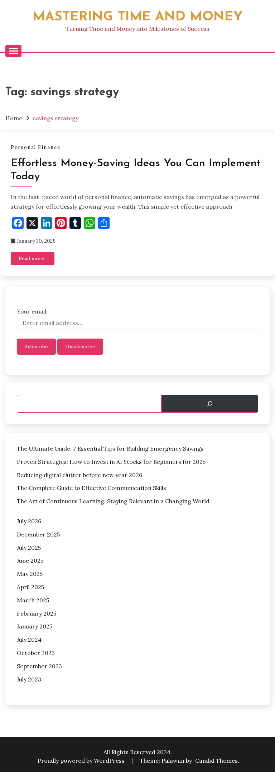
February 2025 (36, 613)
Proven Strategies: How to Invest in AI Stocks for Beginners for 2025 (111, 461)
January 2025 (34, 626)
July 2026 (29, 521)
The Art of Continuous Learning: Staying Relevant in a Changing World (113, 501)
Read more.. (33, 258)
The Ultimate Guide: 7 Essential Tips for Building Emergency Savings (110, 448)
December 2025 (38, 534)
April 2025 (30, 587)
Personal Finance (36, 147)
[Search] (209, 404)
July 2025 (29, 547)
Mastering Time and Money (138, 17)
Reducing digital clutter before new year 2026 (79, 475)
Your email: (32, 311)
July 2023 (29, 679)
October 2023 (36, 652)
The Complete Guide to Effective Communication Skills (91, 487)
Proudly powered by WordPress (82, 760)
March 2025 (33, 600)
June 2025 (30, 560)
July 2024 (29, 639)
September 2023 (39, 666)
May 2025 (30, 573)
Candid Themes (216, 760)
